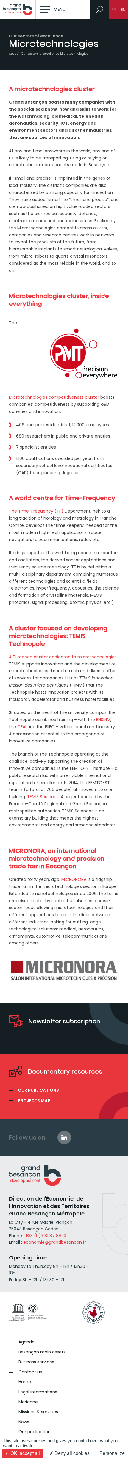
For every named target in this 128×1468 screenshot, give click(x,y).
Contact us (30, 1372)
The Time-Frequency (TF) (36, 511)
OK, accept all (24, 1453)
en (123, 9)
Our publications (38, 1090)
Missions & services (38, 1412)
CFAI (21, 727)
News (23, 1422)
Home (24, 1382)
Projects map (34, 1101)
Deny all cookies (71, 1453)
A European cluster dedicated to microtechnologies (63, 657)
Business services (36, 1362)
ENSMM (103, 720)
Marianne (28, 1402)
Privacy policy (64, 1461)
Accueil (14, 53)
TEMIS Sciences (43, 797)
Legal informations (37, 1392)
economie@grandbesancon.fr (54, 1242)
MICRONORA (73, 879)
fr (113, 9)
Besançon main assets (41, 1352)
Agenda (26, 1342)
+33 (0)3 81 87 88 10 (45, 1236)
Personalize (112, 1453)
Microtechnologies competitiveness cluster (54, 397)
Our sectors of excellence (40, 53)
